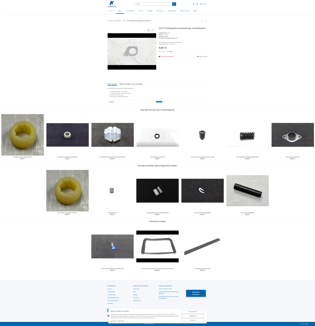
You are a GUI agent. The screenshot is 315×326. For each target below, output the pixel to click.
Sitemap (135, 295)
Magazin (195, 11)
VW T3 (166, 36)
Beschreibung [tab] (112, 84)
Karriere (110, 289)
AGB (134, 292)
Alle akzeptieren (193, 311)
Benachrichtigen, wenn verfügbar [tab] (131, 84)
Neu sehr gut (159, 101)
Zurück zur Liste (112, 21)
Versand (171, 51)
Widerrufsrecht (137, 300)
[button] (193, 4)
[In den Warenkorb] (109, 26)
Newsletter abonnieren (196, 293)
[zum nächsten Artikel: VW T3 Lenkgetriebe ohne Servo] (205, 21)
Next (311, 138)
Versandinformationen (113, 300)
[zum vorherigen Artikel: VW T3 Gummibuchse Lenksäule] (202, 21)
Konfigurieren (192, 316)
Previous (4, 138)
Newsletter (110, 303)
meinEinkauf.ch (111, 292)
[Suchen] (174, 4)
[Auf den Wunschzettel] (153, 30)
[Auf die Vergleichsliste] (148, 30)
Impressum (113, 321)
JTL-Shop (306, 324)
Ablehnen (192, 320)
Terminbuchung (111, 295)
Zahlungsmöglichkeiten (113, 297)
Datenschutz (121, 321)
